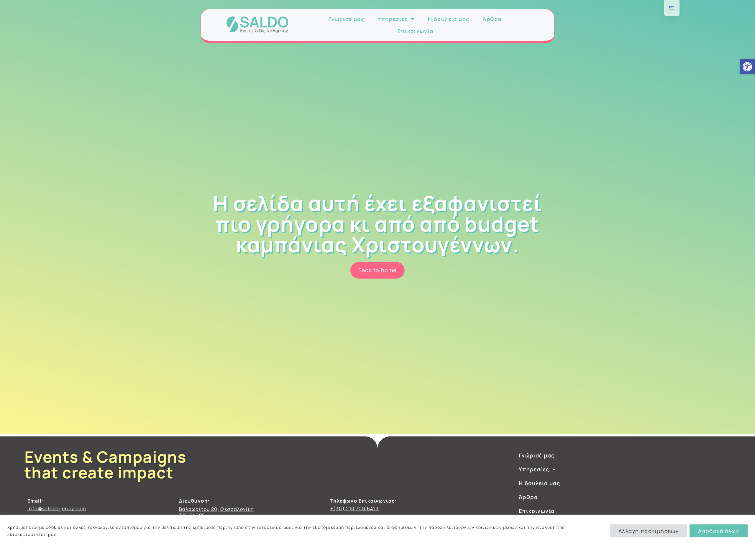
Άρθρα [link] (491, 18)
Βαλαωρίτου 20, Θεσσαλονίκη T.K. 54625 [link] (216, 512)
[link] (747, 66)
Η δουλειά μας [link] (448, 18)
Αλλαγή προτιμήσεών (648, 530)
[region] (377, 529)
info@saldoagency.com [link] (56, 508)
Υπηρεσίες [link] (393, 18)
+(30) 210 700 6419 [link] (354, 508)
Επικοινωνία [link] (415, 31)
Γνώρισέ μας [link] (346, 18)
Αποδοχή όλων (718, 530)
